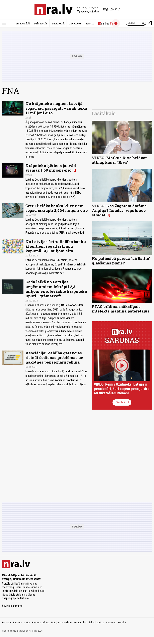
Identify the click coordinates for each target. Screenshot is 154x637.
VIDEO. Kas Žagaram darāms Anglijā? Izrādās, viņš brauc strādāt (119, 210)
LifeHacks (75, 23)
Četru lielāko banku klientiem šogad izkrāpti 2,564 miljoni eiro (56, 208)
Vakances (111, 622)
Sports (90, 23)
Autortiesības (80, 622)
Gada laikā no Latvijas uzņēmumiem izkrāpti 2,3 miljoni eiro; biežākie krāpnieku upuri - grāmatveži (56, 288)
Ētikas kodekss (96, 622)
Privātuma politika (40, 622)
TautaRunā (58, 23)
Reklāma (17, 622)
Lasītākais (104, 113)
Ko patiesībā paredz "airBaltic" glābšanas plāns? (121, 260)
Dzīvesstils (41, 23)
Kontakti (122, 622)
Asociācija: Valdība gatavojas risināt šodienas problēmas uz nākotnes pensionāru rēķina (54, 357)
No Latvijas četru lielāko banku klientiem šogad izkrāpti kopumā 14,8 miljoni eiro (55, 246)
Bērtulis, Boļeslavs (88, 12)
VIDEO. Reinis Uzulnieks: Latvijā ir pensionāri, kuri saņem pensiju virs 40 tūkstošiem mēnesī (121, 388)
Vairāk (123, 402)
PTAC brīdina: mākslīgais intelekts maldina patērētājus (120, 308)
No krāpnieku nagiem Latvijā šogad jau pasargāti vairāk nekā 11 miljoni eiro (56, 108)
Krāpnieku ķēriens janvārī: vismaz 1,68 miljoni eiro (51, 168)
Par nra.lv (6, 622)
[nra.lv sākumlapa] (53, 9)
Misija (27, 622)
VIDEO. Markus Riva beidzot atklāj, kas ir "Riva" (119, 160)
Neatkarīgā (23, 23)
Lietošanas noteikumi (61, 622)
